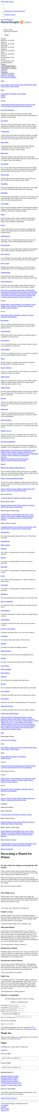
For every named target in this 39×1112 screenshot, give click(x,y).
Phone (3, 1011)
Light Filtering (28, 527)
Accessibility (4, 1105)
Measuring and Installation (9, 317)
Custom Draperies (15, 304)
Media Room (5, 507)
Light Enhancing (6, 104)
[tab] (21, 26)
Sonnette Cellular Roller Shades (11, 1085)
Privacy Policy (32, 1029)
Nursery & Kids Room (16, 507)
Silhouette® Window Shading (10, 1076)
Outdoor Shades (28, 306)
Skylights (3, 518)
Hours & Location (10, 14)
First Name (4, 1005)
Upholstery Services (27, 315)
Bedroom (10, 505)
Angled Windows (6, 514)
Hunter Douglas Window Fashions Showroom (14, 459)
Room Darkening (16, 104)
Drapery (3, 97)
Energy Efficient (27, 104)
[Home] (3, 64)
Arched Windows (17, 514)
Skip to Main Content (7, 1)
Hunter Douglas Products (8, 66)
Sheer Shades (5, 85)
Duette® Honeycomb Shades (9, 1081)
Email (3, 1009)
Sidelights (18, 516)
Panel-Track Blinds (22, 518)
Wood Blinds (5, 94)
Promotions (4, 72)
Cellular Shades (14, 85)
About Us (4, 70)
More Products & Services (9, 68)
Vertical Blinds (21, 94)
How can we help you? (8, 1017)
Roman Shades (23, 85)
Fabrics (8, 306)
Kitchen (23, 505)
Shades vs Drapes (26, 498)
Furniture (14, 308)
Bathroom (4, 505)
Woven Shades (5, 86)
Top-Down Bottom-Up (25, 106)
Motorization (4, 315)
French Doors (11, 516)
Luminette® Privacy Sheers (9, 1079)
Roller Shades (32, 85)
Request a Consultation (8, 75)
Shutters (3, 95)
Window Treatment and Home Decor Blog (13, 460)
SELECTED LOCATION (10, 1058)
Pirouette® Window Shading (9, 1078)
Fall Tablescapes (16, 498)
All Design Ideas (6, 498)
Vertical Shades (14, 86)
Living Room (30, 505)
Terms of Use (5, 1110)
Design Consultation (15, 315)
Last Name (4, 1007)
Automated (4, 527)
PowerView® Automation (8, 77)
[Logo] (19, 19)
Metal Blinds (13, 94)
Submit (11, 1024)
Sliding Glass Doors (28, 516)
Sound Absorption (12, 106)
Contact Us (4, 1050)
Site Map (3, 1107)
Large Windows (11, 518)
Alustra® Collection (17, 306)
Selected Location (7, 1014)
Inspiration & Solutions (8, 73)
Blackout (10, 527)
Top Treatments (26, 304)
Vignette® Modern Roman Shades (11, 1083)
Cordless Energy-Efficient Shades (21, 528)
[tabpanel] (19, 50)
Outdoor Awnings (6, 308)
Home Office (17, 505)
